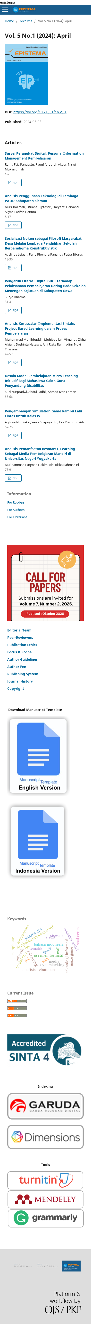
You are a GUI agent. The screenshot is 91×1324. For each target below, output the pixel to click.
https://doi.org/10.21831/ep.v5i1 (39, 112)
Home (9, 21)
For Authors (16, 509)
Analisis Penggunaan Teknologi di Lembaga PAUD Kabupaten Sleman (41, 198)
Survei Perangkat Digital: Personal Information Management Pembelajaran (44, 155)
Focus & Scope (19, 652)
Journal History (20, 681)
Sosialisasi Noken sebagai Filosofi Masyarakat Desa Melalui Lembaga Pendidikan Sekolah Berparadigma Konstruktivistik (43, 243)
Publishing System (22, 674)
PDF (15, 182)
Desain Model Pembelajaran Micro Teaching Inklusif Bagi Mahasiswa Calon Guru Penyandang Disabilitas (41, 380)
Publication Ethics (22, 644)
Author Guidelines (22, 659)
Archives (26, 21)
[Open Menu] (5, 10)
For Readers (16, 502)
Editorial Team (19, 630)
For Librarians (17, 517)
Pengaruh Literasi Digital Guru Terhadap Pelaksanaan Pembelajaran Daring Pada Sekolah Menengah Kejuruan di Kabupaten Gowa (45, 286)
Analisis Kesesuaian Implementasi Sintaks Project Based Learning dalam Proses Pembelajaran (40, 328)
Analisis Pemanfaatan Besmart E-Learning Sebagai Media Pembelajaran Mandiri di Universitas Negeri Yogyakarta (40, 453)
